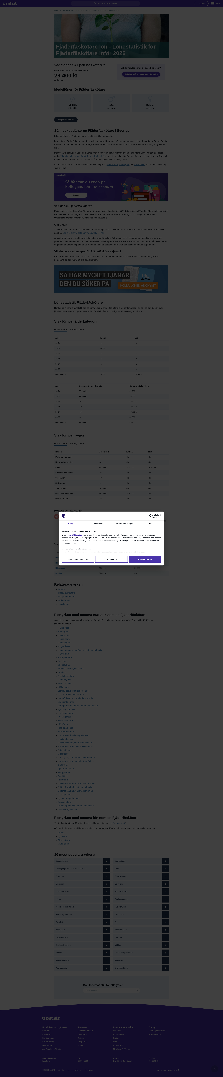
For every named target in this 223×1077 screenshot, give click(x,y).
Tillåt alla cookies (145, 559)
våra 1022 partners (75, 535)
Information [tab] (98, 524)
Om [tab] (150, 524)
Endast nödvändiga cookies (78, 559)
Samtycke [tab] (72, 524)
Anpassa (110, 559)
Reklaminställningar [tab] (124, 524)
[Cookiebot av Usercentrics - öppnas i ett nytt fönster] (151, 516)
